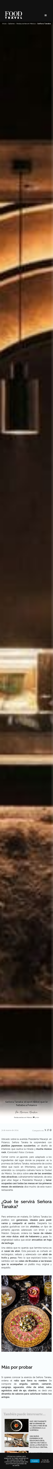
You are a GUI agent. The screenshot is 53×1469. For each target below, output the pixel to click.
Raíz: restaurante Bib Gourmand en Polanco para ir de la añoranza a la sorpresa (38, 1425)
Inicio (4, 24)
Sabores (11, 24)
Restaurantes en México (26, 24)
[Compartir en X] (45, 1131)
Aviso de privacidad (45, 1461)
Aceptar (35, 1461)
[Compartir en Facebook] (48, 1131)
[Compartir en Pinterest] (50, 1131)
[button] (46, 15)
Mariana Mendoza (29, 1112)
